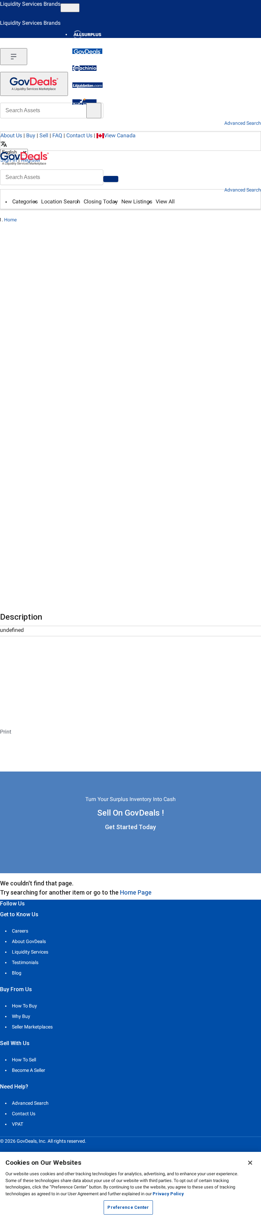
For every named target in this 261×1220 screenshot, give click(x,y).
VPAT (17, 1124)
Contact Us (79, 135)
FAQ (57, 135)
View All (165, 201)
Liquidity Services (30, 952)
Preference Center (128, 1207)
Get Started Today (130, 827)
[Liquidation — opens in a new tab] (87, 85)
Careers (20, 931)
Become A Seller (28, 1070)
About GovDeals (29, 941)
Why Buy (21, 1016)
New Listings (136, 201)
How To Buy (24, 1005)
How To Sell (24, 1059)
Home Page (136, 892)
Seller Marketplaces (32, 1026)
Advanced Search (242, 190)
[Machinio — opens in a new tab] (84, 68)
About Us (11, 135)
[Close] (250, 1162)
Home (10, 219)
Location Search (60, 201)
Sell (43, 135)
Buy (30, 135)
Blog (16, 973)
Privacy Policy (168, 1193)
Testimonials (25, 962)
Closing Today (101, 201)
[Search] (110, 179)
